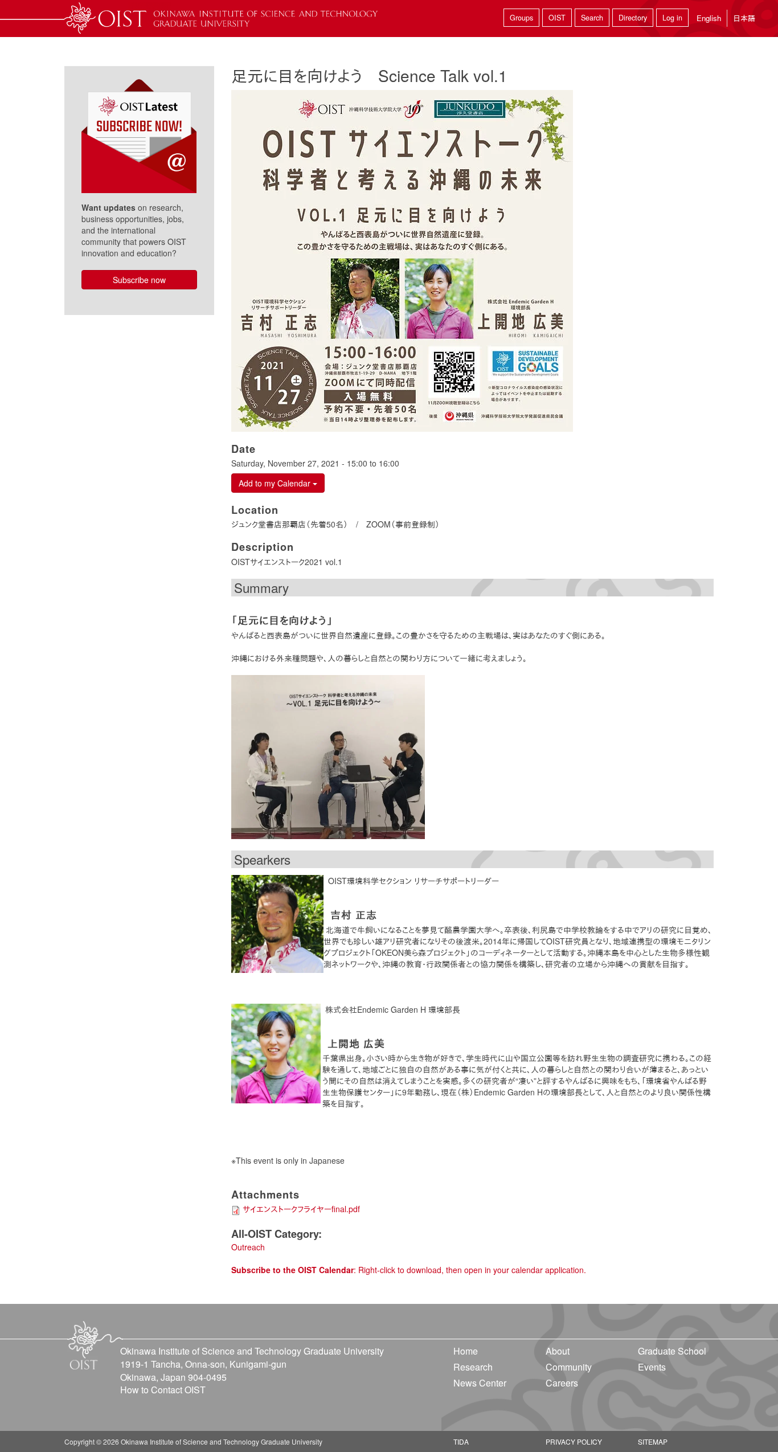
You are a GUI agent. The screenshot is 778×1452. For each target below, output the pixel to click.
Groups (521, 18)
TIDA (461, 1441)
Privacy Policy (574, 1441)
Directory (633, 18)
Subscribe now (139, 279)
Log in (672, 18)
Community (569, 1366)
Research (473, 1366)
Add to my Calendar (276, 483)
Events (652, 1366)
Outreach (248, 1247)
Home (465, 1350)
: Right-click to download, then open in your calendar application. (408, 1269)
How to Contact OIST (163, 1389)
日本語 (744, 18)
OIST (557, 18)
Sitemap (653, 1441)
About (558, 1350)
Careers (562, 1382)
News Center (479, 1382)
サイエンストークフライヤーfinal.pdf (301, 1208)
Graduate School (672, 1350)
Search (592, 18)
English (709, 18)
